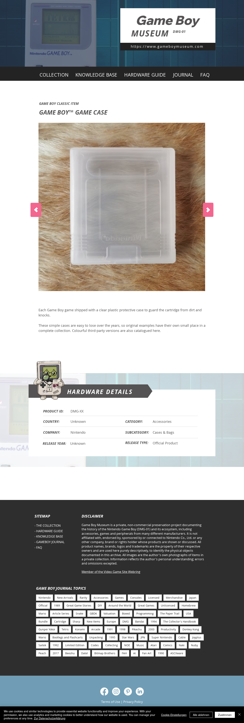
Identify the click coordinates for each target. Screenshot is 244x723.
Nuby (194, 645)
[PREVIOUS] (35, 210)
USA (188, 613)
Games (119, 597)
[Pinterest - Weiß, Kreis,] (128, 691)
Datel (84, 653)
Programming (145, 613)
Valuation (110, 613)
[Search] (211, 46)
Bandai (139, 621)
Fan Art (146, 653)
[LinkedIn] (140, 691)
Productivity (168, 629)
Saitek (42, 645)
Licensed (153, 597)
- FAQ (38, 547)
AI (134, 653)
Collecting (111, 645)
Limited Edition (74, 645)
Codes (95, 645)
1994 (154, 621)
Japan (192, 597)
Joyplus (196, 637)
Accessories (101, 597)
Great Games (146, 605)
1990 (161, 653)
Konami (80, 629)
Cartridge (60, 621)
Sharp (76, 621)
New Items (93, 621)
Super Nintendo (162, 637)
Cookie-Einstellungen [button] (174, 715)
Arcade (95, 629)
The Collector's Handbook (179, 621)
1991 (110, 629)
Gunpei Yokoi (47, 629)
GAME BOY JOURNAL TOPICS (61, 588)
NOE (127, 645)
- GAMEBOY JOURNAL (49, 542)
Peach (42, 653)
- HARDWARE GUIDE (49, 531)
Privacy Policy (133, 702)
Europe (111, 621)
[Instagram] (116, 691)
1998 (122, 629)
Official (43, 605)
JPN (143, 637)
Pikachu (137, 629)
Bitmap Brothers (104, 653)
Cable (182, 637)
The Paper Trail (169, 613)
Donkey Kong (190, 629)
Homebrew (189, 605)
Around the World (119, 605)
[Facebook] (104, 691)
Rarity (83, 597)
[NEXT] (208, 210)
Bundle (43, 621)
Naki (182, 645)
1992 (56, 645)
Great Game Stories (79, 605)
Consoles (136, 597)
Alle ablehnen (201, 715)
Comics (167, 645)
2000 (151, 629)
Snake (79, 613)
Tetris (65, 629)
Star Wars (128, 637)
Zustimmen (225, 715)
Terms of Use (110, 702)
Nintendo (45, 597)
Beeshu (70, 653)
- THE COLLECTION (48, 525)
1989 (57, 605)
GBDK (93, 613)
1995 (112, 637)
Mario (42, 613)
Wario (42, 637)
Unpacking (96, 637)
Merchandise (174, 597)
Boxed (126, 613)
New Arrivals (65, 597)
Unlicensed (168, 605)
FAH (124, 653)
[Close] (239, 714)
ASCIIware (176, 653)
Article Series (60, 613)
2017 (56, 653)
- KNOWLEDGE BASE (49, 536)
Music (140, 645)
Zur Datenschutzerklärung (49, 718)
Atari (154, 645)
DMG (125, 621)
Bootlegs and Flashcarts (67, 637)
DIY (100, 605)
